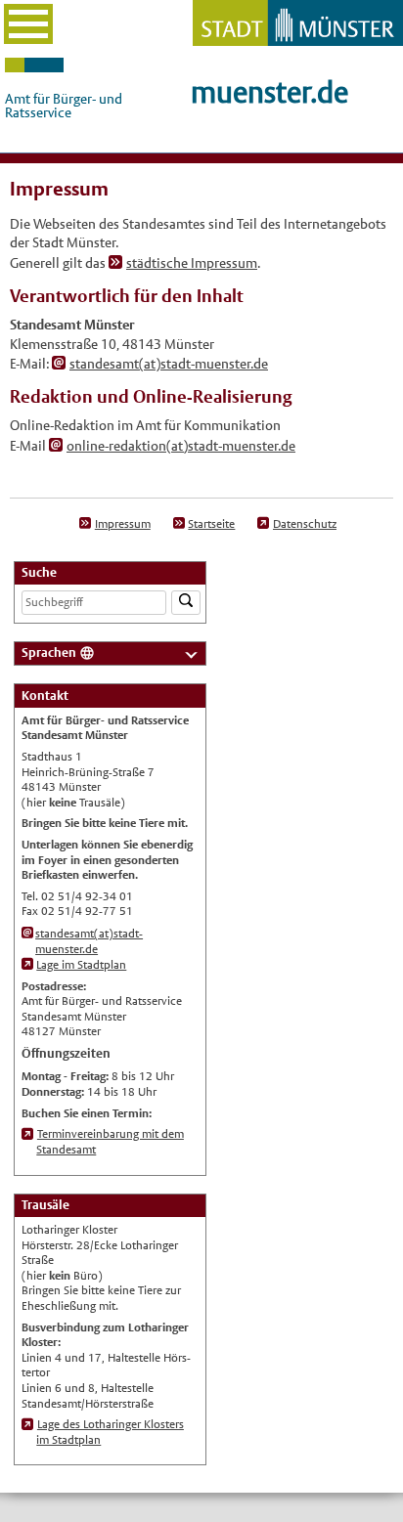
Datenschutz (304, 524)
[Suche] (186, 602)
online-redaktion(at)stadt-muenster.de (181, 446)
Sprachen (49, 652)
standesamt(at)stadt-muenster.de (168, 363)
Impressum (123, 524)
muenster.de (269, 92)
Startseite (211, 524)
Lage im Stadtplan (81, 965)
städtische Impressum (191, 263)
